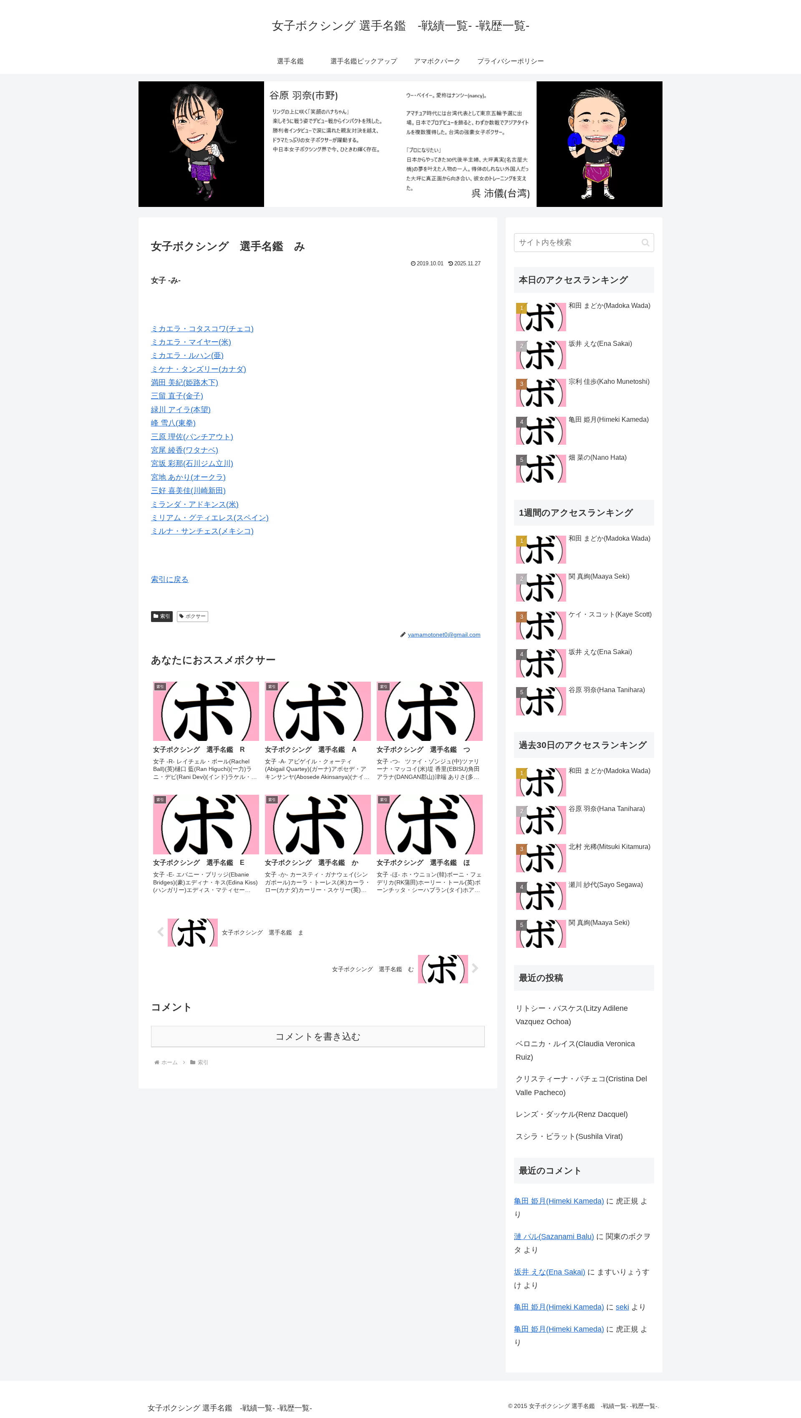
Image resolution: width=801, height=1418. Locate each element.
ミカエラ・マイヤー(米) (191, 342)
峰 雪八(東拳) (173, 423)
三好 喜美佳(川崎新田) (188, 490)
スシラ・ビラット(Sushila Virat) (569, 1136)
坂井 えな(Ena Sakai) (549, 1272)
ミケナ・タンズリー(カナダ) (198, 369)
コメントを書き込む (318, 1036)
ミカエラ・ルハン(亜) (187, 355)
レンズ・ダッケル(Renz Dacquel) (572, 1114)
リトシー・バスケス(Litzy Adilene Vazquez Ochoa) (572, 1015)
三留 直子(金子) (177, 396)
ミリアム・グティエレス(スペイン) (210, 518)
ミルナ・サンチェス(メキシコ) (202, 531)
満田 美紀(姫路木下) (184, 382)
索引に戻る (170, 579)
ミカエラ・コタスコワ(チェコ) (202, 329)
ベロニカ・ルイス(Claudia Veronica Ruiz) (575, 1050)
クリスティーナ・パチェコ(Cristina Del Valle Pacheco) (581, 1085)
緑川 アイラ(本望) (181, 410)
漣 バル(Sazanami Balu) (554, 1236)
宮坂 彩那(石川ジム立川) (192, 463)
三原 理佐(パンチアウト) (192, 437)
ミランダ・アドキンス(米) (195, 504)
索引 (165, 616)
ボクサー (196, 616)
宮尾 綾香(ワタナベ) (184, 450)
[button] (645, 242)
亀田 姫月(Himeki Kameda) (559, 1201)
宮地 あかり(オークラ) (188, 477)
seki (622, 1307)
